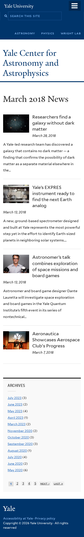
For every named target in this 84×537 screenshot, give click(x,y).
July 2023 (15, 398)
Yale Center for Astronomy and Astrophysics (31, 63)
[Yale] (9, 509)
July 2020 (15, 457)
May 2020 (15, 470)
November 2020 (20, 431)
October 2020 (18, 437)
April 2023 (15, 417)
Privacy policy (45, 518)
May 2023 (15, 411)
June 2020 (15, 463)
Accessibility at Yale (18, 518)
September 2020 (20, 444)
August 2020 (17, 450)
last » (58, 483)
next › (45, 483)
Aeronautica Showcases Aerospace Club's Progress (56, 340)
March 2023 (17, 424)
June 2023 (15, 404)
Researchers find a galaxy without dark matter (53, 123)
